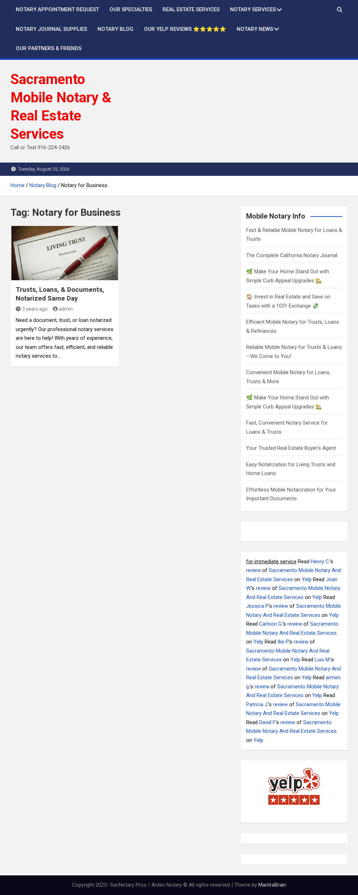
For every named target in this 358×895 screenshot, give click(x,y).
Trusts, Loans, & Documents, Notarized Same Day (60, 293)
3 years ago (35, 309)
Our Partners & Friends (48, 48)
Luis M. (322, 659)
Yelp (307, 579)
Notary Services (253, 9)
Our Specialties (130, 9)
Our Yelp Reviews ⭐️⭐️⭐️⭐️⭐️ (185, 29)
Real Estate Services (191, 9)
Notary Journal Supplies (51, 29)
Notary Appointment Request (57, 9)
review (253, 570)
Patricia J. (257, 704)
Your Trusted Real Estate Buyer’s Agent (291, 448)
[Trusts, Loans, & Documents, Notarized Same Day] (64, 253)
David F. (267, 722)
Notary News (255, 29)
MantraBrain (272, 885)
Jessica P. (257, 606)
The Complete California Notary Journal (291, 255)
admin (66, 309)
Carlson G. (270, 624)
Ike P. (283, 642)
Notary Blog (116, 29)
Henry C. (320, 561)
